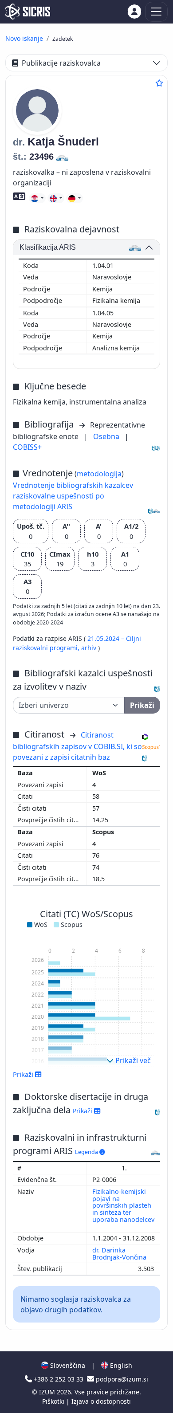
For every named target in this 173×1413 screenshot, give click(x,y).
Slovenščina (66, 1365)
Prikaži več (132, 1060)
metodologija (99, 474)
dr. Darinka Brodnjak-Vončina (120, 1253)
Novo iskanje (24, 38)
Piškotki (54, 1401)
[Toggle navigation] (156, 12)
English (120, 1365)
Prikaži (83, 1111)
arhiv (89, 648)
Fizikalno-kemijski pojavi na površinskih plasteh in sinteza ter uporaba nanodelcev (123, 1205)
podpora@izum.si (121, 1379)
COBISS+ (27, 447)
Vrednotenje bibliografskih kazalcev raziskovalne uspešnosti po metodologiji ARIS (73, 495)
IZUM (48, 1392)
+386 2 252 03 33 (58, 1379)
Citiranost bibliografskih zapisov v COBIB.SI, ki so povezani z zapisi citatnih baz (77, 746)
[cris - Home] (27, 12)
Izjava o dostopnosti (101, 1401)
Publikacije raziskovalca (61, 63)
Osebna (107, 436)
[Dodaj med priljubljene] (159, 83)
